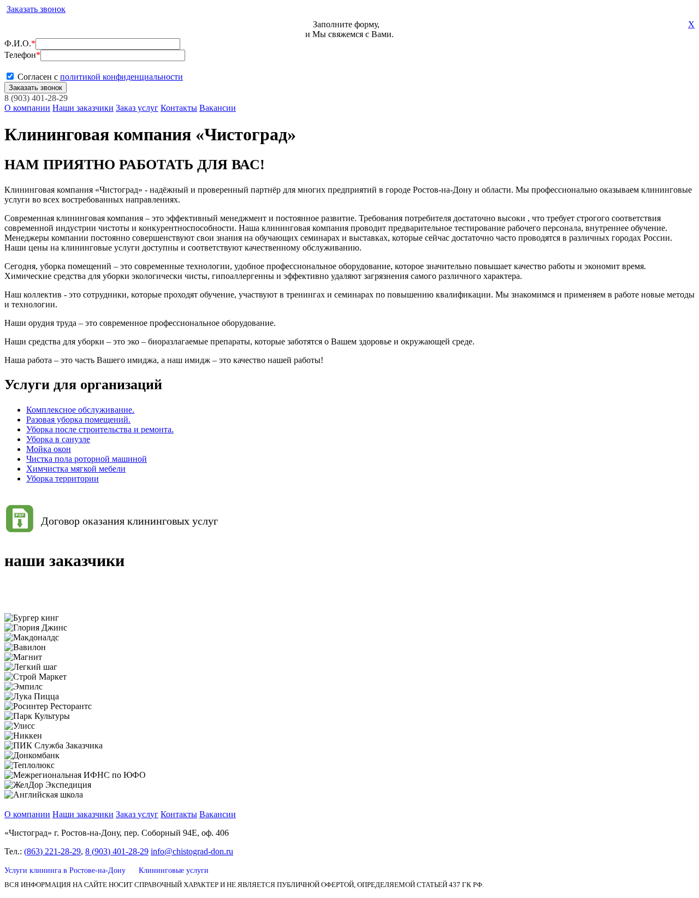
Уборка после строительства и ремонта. (100, 429)
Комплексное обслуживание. (80, 409)
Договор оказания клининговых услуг (129, 521)
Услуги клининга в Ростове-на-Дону (65, 870)
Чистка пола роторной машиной (86, 458)
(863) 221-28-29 (52, 851)
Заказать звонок (36, 9)
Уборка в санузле (58, 439)
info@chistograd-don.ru (192, 851)
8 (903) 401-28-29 (36, 98)
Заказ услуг (137, 107)
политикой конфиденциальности (121, 76)
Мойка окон (48, 449)
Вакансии (217, 107)
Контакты (179, 107)
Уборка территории (62, 478)
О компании (27, 107)
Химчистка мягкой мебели (76, 468)
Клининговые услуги (174, 870)
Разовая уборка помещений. (78, 419)
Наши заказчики (83, 107)
